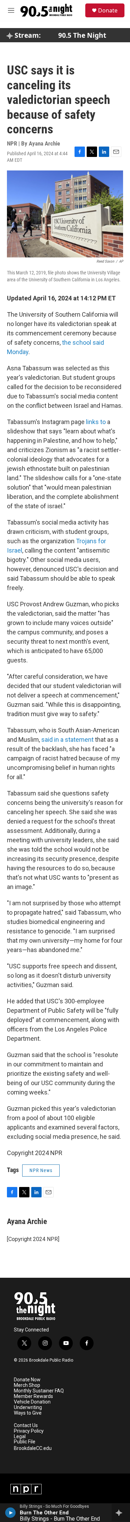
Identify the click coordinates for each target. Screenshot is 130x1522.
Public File (24, 1441)
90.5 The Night (82, 35)
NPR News (40, 1170)
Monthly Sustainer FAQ (39, 1390)
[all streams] (121, 1512)
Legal (20, 1436)
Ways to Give (28, 1413)
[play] (10, 1512)
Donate (108, 10)
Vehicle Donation (32, 1402)
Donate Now (27, 1379)
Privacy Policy (29, 1431)
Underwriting (28, 1407)
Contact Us (26, 1425)
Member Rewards (33, 1396)
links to (96, 421)
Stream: (27, 35)
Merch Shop (27, 1385)
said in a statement (68, 739)
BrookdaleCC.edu (33, 1448)
